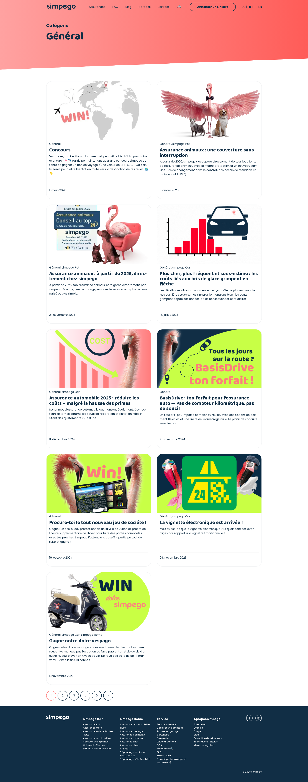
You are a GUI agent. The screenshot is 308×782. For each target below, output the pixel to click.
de (243, 7)
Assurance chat (129, 741)
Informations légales (206, 741)
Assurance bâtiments (132, 734)
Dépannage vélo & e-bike (135, 759)
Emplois (198, 727)
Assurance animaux (131, 738)
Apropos (144, 7)
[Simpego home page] (61, 7)
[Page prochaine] (108, 696)
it (254, 7)
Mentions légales (204, 745)
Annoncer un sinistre (212, 7)
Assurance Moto (92, 727)
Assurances (97, 7)
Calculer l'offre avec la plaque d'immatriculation (97, 747)
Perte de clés (127, 755)
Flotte (86, 734)
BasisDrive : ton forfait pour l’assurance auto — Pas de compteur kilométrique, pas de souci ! (207, 403)
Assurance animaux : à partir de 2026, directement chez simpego (98, 276)
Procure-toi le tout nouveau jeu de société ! (97, 523)
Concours (60, 150)
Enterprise (200, 724)
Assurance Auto (92, 724)
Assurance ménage (131, 731)
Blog (128, 7)
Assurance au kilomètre (97, 738)
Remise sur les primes (96, 741)
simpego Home (131, 719)
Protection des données (208, 738)
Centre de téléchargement (166, 740)
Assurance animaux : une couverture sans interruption (207, 152)
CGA (159, 745)
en (260, 7)
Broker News (164, 755)
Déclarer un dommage (170, 727)
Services (164, 7)
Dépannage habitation (133, 752)
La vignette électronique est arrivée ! (201, 523)
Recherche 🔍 (165, 748)
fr (249, 7)
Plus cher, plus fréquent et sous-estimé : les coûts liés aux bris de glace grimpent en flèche (209, 279)
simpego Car (93, 719)
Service (162, 719)
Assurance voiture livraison (98, 731)
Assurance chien (129, 745)
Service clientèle (166, 724)
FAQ (115, 7)
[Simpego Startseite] (61, 739)
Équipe (198, 731)
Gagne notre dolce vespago (80, 641)
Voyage (124, 748)
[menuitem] (51, 696)
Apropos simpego (207, 719)
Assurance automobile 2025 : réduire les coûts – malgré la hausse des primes (94, 400)
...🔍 (179, 7)
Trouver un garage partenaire (168, 733)
